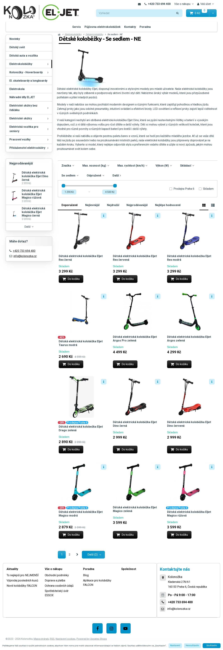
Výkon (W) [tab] (162, 165)
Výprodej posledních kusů (22, 580)
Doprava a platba (55, 580)
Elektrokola (17, 89)
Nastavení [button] (175, 645)
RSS (52, 638)
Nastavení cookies (65, 638)
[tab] (203, 204)
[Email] (139, 4)
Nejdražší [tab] (113, 205)
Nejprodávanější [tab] (137, 205)
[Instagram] (111, 628)
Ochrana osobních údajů (59, 585)
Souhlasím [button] (211, 645)
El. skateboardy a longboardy (28, 80)
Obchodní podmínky (57, 575)
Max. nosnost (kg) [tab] (94, 165)
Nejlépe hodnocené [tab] (168, 205)
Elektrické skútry (20, 118)
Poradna (145, 27)
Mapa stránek (41, 638)
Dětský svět (17, 47)
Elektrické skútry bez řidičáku (23, 108)
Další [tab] (116, 175)
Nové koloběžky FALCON (22, 585)
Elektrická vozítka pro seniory (23, 129)
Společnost (128, 569)
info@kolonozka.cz (25, 256)
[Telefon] (163, 602)
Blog (86, 575)
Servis (76, 27)
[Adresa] (163, 577)
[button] (213, 13)
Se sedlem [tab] (68, 175)
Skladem (208, 188)
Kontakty (130, 27)
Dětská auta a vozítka (23, 55)
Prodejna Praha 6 (184, 188)
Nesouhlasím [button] (192, 645)
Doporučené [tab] (69, 205)
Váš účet (205, 4)
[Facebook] (97, 628)
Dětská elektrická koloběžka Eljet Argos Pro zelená (135, 338)
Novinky (14, 39)
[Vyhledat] (177, 13)
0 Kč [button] (202, 13)
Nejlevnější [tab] (92, 205)
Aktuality (12, 569)
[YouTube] (125, 628)
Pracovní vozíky (19, 139)
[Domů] (41, 12)
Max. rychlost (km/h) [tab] (130, 165)
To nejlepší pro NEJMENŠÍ (23, 575)
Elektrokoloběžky (20, 64)
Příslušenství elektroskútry (27, 147)
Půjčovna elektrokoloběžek (102, 27)
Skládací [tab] (185, 165)
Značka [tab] (66, 165)
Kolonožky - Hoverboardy (26, 72)
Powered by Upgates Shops (91, 638)
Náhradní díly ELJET (22, 97)
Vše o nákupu (182, 4)
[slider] (63, 185)
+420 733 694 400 (159, 4)
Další (27, 226)
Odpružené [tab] (94, 175)
